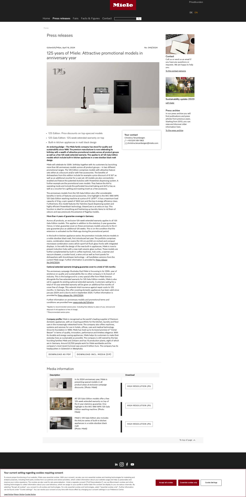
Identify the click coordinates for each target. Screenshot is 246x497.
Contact (170, 56)
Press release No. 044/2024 (70, 296)
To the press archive (174, 131)
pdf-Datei (170, 103)
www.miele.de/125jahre (83, 303)
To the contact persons (176, 71)
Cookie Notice (30, 494)
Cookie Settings (211, 482)
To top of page (186, 440)
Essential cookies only (188, 482)
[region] (123, 483)
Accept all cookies (166, 482)
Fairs (75, 18)
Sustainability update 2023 (180, 99)
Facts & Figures (90, 18)
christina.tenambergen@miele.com (142, 143)
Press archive (173, 110)
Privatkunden (196, 2)
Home (46, 18)
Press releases (61, 18)
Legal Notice (8, 494)
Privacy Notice (19, 494)
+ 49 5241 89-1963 (135, 141)
